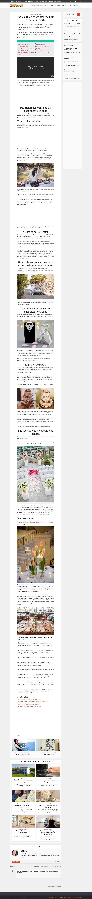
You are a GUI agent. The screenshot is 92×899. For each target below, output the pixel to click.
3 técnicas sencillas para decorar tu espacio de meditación (48, 832)
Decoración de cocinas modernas (23, 832)
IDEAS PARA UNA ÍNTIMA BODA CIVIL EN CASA (30, 699)
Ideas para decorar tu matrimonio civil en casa (30, 703)
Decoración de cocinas (38, 1)
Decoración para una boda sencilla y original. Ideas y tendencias (34, 701)
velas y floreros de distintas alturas (35, 522)
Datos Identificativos (55, 897)
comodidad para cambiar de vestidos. (33, 238)
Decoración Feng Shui (58, 1)
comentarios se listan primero (52, 866)
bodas (19, 735)
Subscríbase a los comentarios (55, 886)
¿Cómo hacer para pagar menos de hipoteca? (48, 781)
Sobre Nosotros (79, 897)
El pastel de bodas (40, 44)
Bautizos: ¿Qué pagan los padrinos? (23, 806)
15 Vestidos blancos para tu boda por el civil (29, 704)
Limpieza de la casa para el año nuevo (72, 78)
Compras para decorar (20, 1)
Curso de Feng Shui (73, 5)
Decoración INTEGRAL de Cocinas (58, 5)
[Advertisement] (35, 97)
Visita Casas (39, 32)
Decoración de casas (29, 1)
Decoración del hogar (36, 14)
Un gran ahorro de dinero (24, 44)
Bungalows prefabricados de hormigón (23, 781)
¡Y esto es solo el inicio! (23, 46)
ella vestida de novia (47, 379)
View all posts (15, 861)
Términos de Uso (62, 897)
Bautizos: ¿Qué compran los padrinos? (48, 806)
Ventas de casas (48, 778)
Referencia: (39, 54)
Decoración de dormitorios (48, 1)
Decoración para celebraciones (23, 803)
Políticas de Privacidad (71, 897)
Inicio (49, 897)
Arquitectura (12, 1)
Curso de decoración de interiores (39, 5)
